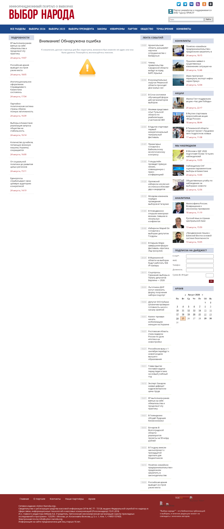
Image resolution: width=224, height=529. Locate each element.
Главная (24, 498)
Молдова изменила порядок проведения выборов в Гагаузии (155, 200)
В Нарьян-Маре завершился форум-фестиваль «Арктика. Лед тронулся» (155, 246)
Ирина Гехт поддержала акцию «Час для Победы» (198, 100)
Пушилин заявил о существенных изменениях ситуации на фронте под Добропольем (199, 64)
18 (183, 314)
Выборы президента (81, 29)
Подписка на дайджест (191, 250)
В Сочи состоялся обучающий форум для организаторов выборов (155, 98)
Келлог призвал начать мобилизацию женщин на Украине (155, 320)
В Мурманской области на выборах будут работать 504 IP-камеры (155, 261)
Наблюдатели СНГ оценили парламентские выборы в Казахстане (198, 168)
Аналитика (182, 198)
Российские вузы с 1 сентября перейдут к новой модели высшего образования (155, 354)
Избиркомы (117, 29)
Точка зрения (164, 29)
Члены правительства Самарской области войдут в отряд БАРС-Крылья (155, 67)
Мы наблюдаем (185, 145)
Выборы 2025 (57, 29)
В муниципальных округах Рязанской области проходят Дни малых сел (155, 83)
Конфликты (183, 29)
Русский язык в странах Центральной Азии (198, 219)
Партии (132, 29)
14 (200, 310)
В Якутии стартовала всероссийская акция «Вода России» (197, 116)
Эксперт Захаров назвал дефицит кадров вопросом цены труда (154, 387)
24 (177, 318)
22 (205, 314)
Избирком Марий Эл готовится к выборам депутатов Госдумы (155, 232)
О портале (39, 498)
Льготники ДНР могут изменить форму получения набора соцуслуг (154, 291)
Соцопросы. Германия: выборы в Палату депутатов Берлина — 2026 (155, 276)
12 (188, 310)
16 (210, 310)
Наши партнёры (74, 498)
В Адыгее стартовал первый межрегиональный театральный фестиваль (155, 132)
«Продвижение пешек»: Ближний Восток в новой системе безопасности (199, 235)
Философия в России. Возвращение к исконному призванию (198, 206)
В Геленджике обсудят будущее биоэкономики (154, 418)
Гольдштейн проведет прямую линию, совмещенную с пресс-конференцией (154, 168)
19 (188, 314)
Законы (102, 29)
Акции (179, 93)
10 (177, 310)
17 (177, 314)
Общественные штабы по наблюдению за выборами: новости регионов (199, 183)
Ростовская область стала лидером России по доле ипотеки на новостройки (155, 336)
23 (210, 314)
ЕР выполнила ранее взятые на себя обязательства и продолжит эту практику (155, 403)
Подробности (20, 37)
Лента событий (153, 37)
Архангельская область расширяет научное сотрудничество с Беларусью (155, 50)
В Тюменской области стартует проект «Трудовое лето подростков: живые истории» (200, 131)
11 (183, 310)
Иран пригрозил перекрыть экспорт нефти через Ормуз (199, 78)
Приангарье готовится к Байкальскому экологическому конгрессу (153, 149)
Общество (147, 29)
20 (194, 314)
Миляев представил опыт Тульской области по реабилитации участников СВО (155, 114)
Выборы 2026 (37, 29)
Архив (91, 498)
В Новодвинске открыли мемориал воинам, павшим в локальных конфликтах (155, 216)
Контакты (55, 498)
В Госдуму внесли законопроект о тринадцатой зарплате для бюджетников (154, 452)
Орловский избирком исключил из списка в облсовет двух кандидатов (155, 185)
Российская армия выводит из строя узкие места (154, 485)
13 (194, 310)
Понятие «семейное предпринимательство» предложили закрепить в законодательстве (156, 470)
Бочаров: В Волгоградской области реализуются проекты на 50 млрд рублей (155, 434)
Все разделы (18, 29)
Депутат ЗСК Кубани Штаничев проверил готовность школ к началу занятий (155, 305)
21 (200, 314)
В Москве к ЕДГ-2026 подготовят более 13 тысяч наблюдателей (200, 154)
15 (205, 310)
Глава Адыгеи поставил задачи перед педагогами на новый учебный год (155, 371)
